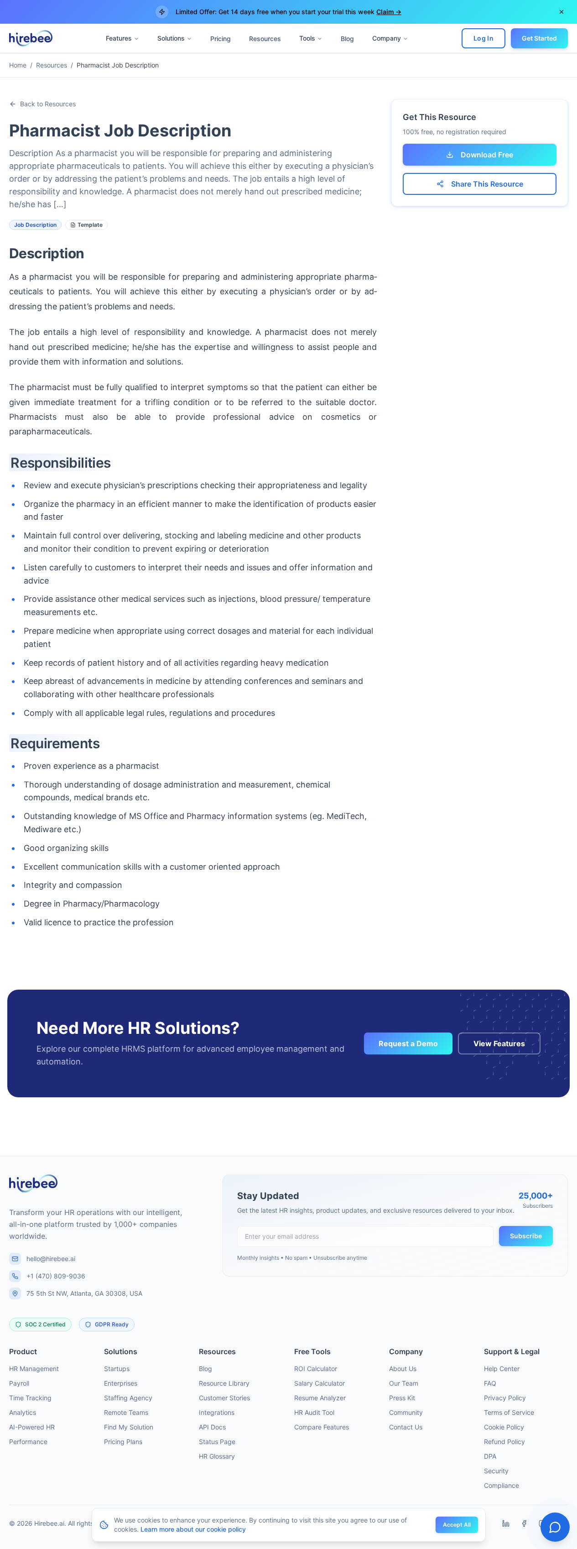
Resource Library (224, 1383)
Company (386, 38)
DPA (490, 1456)
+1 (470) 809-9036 (55, 1276)
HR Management (34, 1368)
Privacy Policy (505, 1398)
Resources (265, 38)
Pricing (220, 38)
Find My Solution (128, 1427)
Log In (483, 38)
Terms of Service (509, 1412)
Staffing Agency (128, 1398)
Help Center (502, 1368)
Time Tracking (30, 1398)
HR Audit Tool (314, 1412)
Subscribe (526, 1236)
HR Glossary (217, 1456)
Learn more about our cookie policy (193, 1529)
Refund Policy (504, 1441)
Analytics (22, 1412)
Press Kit (402, 1398)
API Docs (212, 1427)
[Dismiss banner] (561, 11)
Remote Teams (126, 1412)
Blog (347, 38)
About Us (402, 1368)
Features (119, 38)
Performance (28, 1441)
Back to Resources (48, 104)
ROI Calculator (315, 1368)
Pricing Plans (123, 1441)
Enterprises (120, 1383)
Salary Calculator (319, 1383)
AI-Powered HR (32, 1427)
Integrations (216, 1412)
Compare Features (321, 1427)
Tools (307, 38)
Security (496, 1471)
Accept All (457, 1524)
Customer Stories (224, 1398)
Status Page (217, 1441)
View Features (499, 1043)
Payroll (19, 1383)
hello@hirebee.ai (50, 1258)
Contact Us (405, 1427)
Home (17, 65)
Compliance (501, 1485)
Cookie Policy (504, 1427)
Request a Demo (408, 1043)
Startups (117, 1368)
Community (406, 1412)
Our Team (403, 1383)
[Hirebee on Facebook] (524, 1523)
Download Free (487, 154)
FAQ (490, 1383)
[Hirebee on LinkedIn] (506, 1523)
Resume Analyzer (320, 1398)
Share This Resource (487, 183)
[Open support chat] (555, 1527)
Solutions (171, 38)
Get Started (539, 38)
